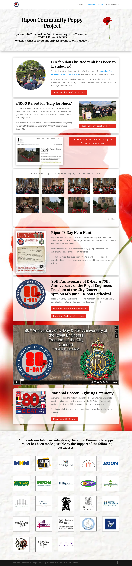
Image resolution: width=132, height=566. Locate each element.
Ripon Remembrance (94, 4)
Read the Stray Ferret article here (97, 125)
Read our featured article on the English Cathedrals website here (92, 141)
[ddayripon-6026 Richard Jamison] (79, 212)
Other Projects (111, 4)
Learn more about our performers (70, 308)
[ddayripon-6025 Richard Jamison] (53, 212)
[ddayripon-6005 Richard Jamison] (53, 193)
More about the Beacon (64, 419)
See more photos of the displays (69, 92)
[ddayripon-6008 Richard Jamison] (79, 193)
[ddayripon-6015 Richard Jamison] (104, 193)
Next (113, 219)
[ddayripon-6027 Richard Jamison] (104, 212)
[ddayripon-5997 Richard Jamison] (27, 193)
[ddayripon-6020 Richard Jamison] (27, 212)
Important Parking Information (68, 316)
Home (79, 4)
